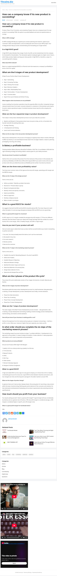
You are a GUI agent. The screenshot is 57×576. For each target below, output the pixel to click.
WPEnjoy (30, 572)
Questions (31, 454)
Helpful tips (25, 454)
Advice (4, 454)
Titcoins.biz (7, 2)
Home (3, 9)
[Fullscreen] (26, 508)
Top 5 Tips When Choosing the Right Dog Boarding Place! (43, 431)
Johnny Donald (9, 20)
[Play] (2, 508)
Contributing (18, 454)
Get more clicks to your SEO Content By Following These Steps (44, 437)
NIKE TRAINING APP (12, 442)
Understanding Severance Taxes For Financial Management (16, 437)
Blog (7, 9)
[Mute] (24, 508)
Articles (8, 454)
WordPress (39, 572)
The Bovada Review (12, 430)
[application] (14, 496)
